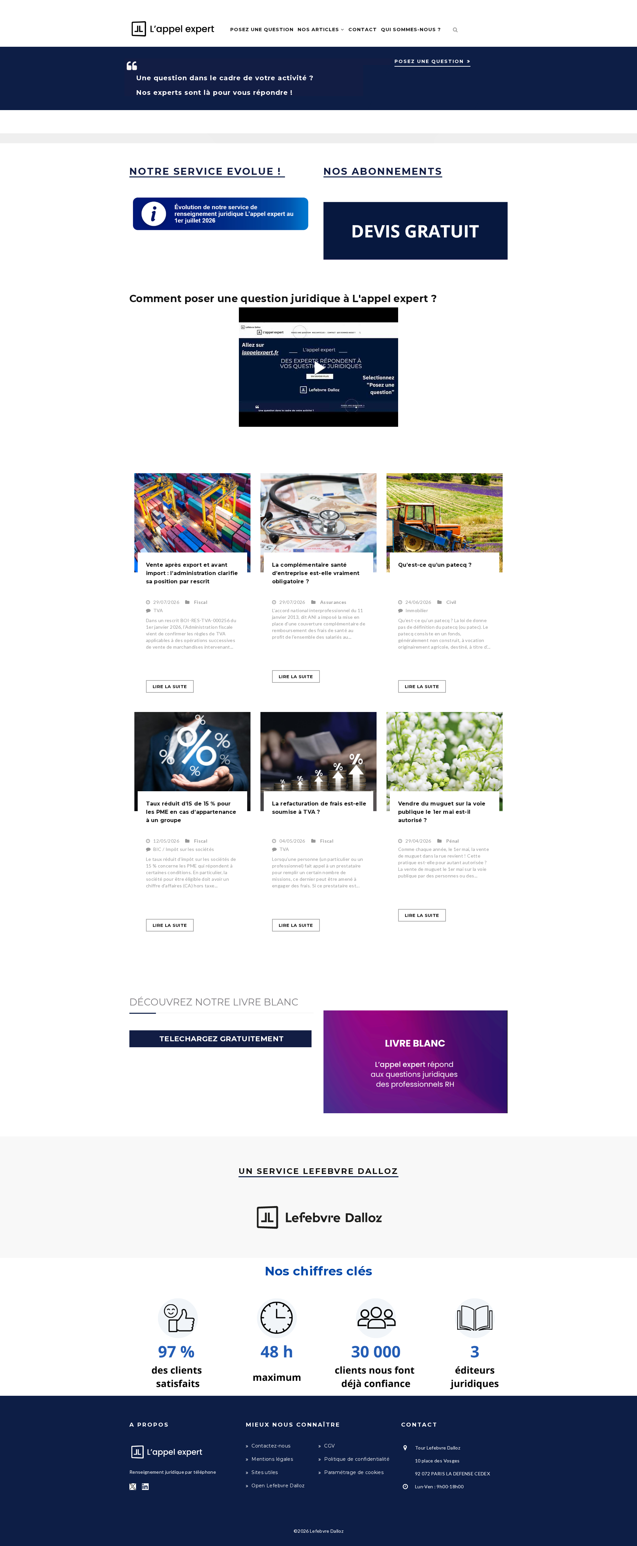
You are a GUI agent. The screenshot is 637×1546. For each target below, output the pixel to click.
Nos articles (319, 29)
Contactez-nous (270, 1446)
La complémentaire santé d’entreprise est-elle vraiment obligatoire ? (316, 573)
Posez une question (262, 29)
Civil (451, 602)
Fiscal (200, 602)
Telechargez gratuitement (220, 1038)
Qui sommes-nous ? (411, 29)
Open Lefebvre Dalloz (278, 1486)
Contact (362, 29)
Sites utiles (264, 1472)
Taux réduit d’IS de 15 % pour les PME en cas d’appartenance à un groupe (191, 812)
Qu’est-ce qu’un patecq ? (435, 565)
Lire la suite (170, 686)
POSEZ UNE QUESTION (429, 61)
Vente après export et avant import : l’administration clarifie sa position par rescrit (192, 573)
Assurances (333, 602)
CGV (329, 1446)
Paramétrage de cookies (354, 1472)
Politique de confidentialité (356, 1459)
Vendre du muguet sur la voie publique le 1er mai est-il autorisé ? (441, 812)
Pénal (452, 841)
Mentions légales (272, 1459)
